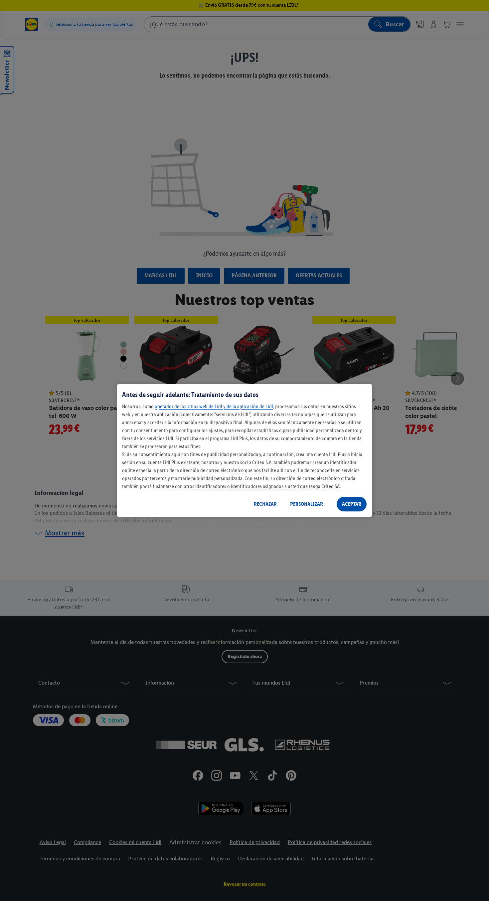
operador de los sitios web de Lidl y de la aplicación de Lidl (214, 406)
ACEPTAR (351, 504)
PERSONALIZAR (306, 504)
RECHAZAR (265, 504)
